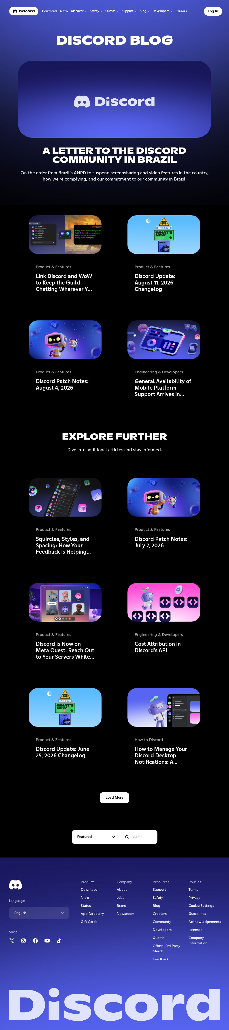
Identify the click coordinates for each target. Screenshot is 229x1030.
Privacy (194, 897)
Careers (182, 12)
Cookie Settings (201, 905)
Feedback (161, 959)
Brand (121, 905)
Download (49, 12)
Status (86, 905)
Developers (162, 930)
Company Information (198, 940)
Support (159, 889)
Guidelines (197, 914)
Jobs (120, 897)
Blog (156, 905)
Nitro (64, 12)
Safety (158, 897)
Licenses (195, 930)
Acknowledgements (204, 922)
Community (162, 922)
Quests (158, 938)
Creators (160, 914)
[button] (78, 11)
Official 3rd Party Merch (166, 948)
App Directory (92, 914)
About (122, 889)
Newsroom (125, 914)
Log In (213, 11)
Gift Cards (89, 922)
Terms (193, 889)
